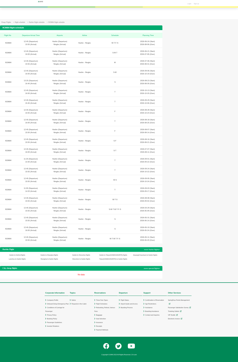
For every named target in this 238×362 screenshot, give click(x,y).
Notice (74, 300)
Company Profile (52, 300)
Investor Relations (53, 326)
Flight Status (125, 300)
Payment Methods (102, 330)
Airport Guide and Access (129, 304)
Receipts (99, 326)
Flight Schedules (101, 304)
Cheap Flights (6, 22)
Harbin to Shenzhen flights (81, 255)
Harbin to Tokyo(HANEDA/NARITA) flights (113, 255)
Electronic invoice (174, 319)
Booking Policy (52, 319)
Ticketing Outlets (173, 311)
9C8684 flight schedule (56, 22)
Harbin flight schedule (37, 22)
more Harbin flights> (152, 250)
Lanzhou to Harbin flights (17, 259)
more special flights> (152, 268)
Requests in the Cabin (79, 304)
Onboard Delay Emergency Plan (58, 304)
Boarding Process (127, 307)
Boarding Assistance (152, 311)
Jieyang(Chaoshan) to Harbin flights (145, 255)
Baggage (99, 315)
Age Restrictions (150, 304)
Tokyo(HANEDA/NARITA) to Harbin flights (113, 259)
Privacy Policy (51, 315)
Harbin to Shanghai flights (49, 255)
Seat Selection (101, 319)
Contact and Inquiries (152, 315)
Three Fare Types (102, 300)
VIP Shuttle (171, 315)
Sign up (196, 4)
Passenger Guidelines (54, 322)
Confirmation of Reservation (154, 300)
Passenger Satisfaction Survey (178, 307)
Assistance (148, 307)
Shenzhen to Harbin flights (81, 259)
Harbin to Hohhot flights (17, 255)
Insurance (99, 322)
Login (189, 4)
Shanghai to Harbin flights (49, 259)
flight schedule (20, 22)
